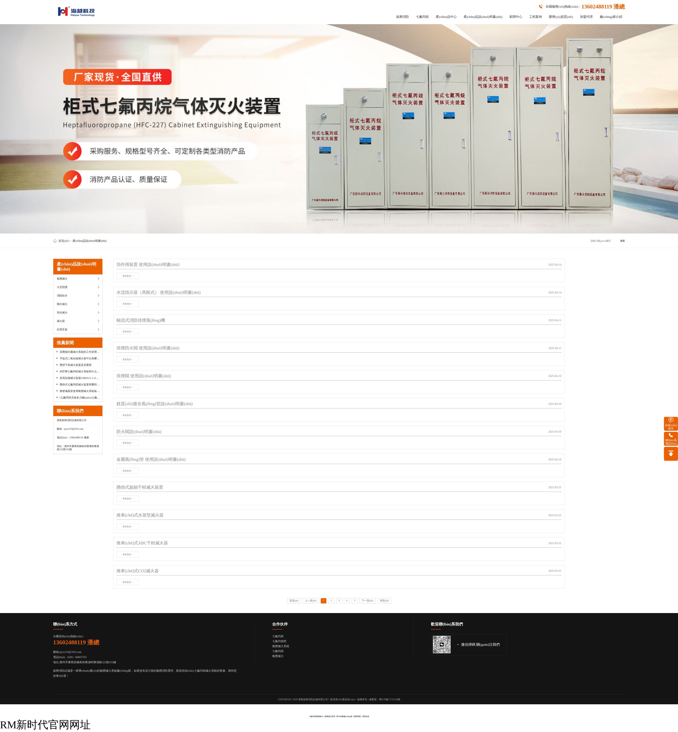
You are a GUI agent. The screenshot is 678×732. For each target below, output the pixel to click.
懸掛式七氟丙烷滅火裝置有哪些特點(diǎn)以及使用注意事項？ (80, 384)
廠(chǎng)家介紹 (611, 17)
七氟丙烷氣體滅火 (316, 716)
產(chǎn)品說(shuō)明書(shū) (483, 17)
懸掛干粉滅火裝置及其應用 (75, 365)
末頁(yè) (384, 600)
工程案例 (535, 17)
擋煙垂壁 (357, 716)
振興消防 (402, 17)
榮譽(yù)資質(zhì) (561, 17)
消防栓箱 (365, 716)
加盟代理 (586, 17)
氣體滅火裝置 (330, 716)
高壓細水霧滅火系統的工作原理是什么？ (80, 351)
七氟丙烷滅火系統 (205, 670)
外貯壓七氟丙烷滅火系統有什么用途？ (80, 371)
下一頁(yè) (367, 600)
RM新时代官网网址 (45, 725)
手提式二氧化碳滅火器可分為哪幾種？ (80, 358)
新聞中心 (515, 17)
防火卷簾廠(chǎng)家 (344, 716)
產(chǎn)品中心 (446, 17)
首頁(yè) (63, 240)
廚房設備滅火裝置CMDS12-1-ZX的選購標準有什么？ (80, 378)
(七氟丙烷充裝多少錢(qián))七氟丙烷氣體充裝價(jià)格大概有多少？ (80, 397)
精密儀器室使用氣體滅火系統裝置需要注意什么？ (80, 391)
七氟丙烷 (422, 17)
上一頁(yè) (310, 600)
